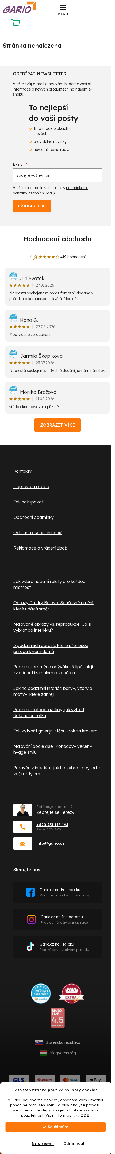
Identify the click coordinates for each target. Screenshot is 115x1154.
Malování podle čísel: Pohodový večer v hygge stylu (52, 749)
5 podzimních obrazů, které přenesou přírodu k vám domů (50, 648)
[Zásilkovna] (44, 1079)
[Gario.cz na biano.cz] (57, 1020)
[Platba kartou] (70, 1079)
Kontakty (22, 471)
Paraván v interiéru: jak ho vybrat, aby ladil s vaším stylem (57, 770)
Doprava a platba (31, 486)
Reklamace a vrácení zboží (40, 548)
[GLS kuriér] (19, 1079)
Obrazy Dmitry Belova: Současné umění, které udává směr (53, 605)
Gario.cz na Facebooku (64, 892)
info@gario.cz (50, 843)
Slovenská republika (63, 1042)
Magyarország (63, 1053)
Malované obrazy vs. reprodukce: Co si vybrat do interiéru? (52, 627)
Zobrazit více (57, 425)
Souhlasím (58, 1126)
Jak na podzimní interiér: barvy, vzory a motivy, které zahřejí (52, 691)
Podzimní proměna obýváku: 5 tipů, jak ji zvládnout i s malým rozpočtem (53, 669)
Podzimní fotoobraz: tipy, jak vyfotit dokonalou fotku (48, 712)
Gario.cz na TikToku (64, 947)
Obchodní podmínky (33, 517)
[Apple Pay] (95, 1079)
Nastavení (43, 1143)
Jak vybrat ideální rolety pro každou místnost (49, 584)
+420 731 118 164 (52, 824)
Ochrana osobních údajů (37, 532)
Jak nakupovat (28, 502)
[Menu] (63, 10)
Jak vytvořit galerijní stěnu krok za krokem (55, 731)
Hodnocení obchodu (57, 238)
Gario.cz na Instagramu (64, 919)
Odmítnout (74, 1143)
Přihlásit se (31, 206)
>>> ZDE (81, 1115)
